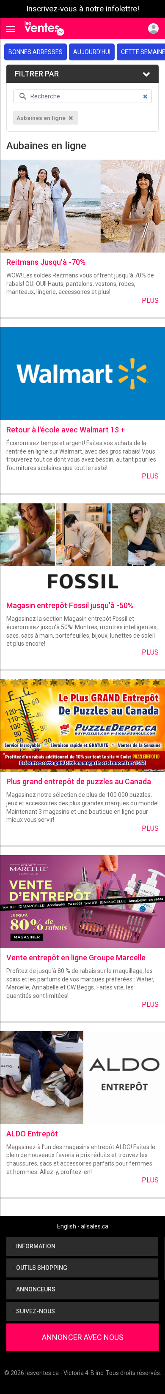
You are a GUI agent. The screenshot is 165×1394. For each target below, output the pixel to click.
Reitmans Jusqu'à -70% (45, 262)
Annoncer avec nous (83, 1337)
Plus (150, 300)
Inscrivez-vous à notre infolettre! (82, 9)
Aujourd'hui (91, 52)
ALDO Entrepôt (32, 1133)
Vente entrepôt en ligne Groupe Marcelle (76, 957)
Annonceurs (35, 1289)
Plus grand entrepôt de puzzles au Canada (78, 781)
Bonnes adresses (35, 52)
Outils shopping (41, 1267)
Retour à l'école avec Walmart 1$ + (65, 429)
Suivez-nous (35, 1311)
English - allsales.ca (82, 1226)
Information (35, 1246)
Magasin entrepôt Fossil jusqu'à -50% (69, 605)
